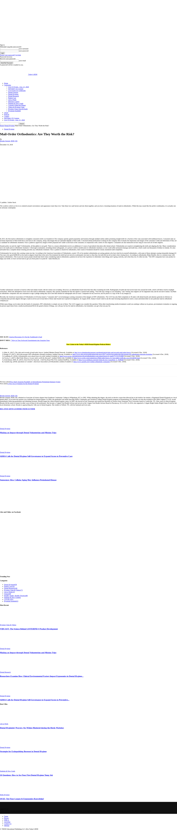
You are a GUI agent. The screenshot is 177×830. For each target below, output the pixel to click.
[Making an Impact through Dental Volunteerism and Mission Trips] (11, 427)
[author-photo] (5, 394)
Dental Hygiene (13, 94)
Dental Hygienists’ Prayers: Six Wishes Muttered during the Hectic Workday (32, 728)
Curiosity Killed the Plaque (17, 105)
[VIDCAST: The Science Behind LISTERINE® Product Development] (11, 623)
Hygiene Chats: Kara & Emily (18, 109)
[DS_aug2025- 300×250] (15, 235)
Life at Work (12, 100)
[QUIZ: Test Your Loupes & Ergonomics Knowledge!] (11, 793)
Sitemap (6, 825)
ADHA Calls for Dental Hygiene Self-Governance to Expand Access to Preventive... (34, 700)
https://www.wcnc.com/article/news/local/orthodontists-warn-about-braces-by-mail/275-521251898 (92, 356)
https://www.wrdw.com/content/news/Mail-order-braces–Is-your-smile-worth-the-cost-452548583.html (107, 358)
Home (6, 83)
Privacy (6, 818)
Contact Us (7, 824)
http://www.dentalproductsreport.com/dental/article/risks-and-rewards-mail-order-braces (102, 352)
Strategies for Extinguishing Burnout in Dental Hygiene (23, 751)
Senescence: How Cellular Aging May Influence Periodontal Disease (28, 480)
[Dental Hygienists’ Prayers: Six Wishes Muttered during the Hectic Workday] (11, 722)
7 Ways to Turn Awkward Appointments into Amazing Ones (30, 340)
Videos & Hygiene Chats (16, 107)
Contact (6, 116)
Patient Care (12, 98)
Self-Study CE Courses (15, 89)
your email (22, 61)
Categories (7, 85)
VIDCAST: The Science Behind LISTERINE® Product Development (29, 629)
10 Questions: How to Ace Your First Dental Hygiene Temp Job (26, 775)
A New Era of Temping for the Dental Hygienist (23, 384)
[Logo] (7, 80)
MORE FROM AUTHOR (26, 409)
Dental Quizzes (13, 92)
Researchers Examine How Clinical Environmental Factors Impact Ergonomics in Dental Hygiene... (41, 676)
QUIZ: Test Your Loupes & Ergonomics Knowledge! (22, 799)
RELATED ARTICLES (8, 409)
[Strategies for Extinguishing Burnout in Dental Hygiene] (11, 745)
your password (23, 51)
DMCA (6, 820)
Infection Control (13, 102)
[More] (51, 148)
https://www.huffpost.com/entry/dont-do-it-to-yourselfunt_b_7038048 (100, 360)
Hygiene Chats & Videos (8, 625)
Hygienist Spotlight (14, 111)
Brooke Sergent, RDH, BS (8, 141)
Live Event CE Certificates (17, 90)
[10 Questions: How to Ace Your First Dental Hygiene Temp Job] (11, 769)
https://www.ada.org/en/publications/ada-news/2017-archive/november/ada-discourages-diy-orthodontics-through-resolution (112, 354)
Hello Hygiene (5, 795)
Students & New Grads (15, 103)
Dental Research (13, 96)
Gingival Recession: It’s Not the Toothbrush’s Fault (25, 337)
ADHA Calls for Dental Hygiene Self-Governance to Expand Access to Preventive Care (36, 456)
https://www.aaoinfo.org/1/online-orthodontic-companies (91, 362)
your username (23, 49)
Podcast (6, 114)
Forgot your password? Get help (10, 55)
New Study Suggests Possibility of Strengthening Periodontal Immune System (35, 382)
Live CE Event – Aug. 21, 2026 (18, 87)
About (6, 113)
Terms (6, 816)
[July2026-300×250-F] (15, 286)
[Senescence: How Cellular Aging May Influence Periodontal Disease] (11, 474)
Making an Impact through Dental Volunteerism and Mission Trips (28, 433)
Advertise (7, 822)
